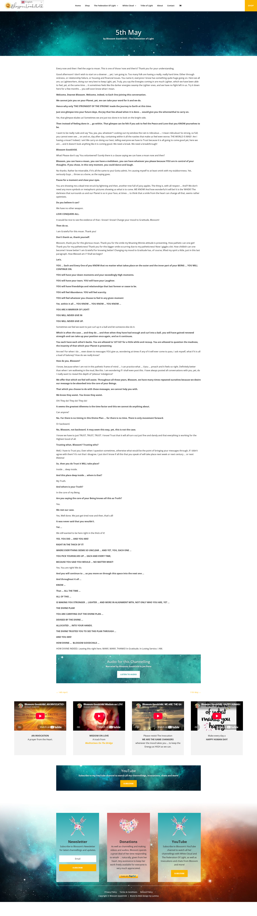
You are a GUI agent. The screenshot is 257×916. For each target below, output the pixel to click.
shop (251, 5)
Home (78, 5)
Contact (170, 5)
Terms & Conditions (128, 892)
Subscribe (128, 783)
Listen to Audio (128, 674)
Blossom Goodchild (116, 38)
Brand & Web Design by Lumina (144, 896)
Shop (87, 5)
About (160, 5)
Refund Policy (146, 892)
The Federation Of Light (105, 5)
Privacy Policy (111, 892)
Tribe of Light (147, 5)
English (28, 2)
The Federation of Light (141, 38)
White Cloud (128, 5)
